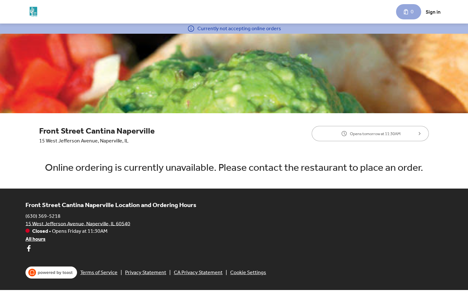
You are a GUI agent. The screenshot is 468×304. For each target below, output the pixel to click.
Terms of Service (98, 272)
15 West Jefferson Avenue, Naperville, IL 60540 (77, 223)
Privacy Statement (145, 272)
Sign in (433, 12)
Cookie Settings (248, 272)
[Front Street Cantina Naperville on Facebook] (28, 249)
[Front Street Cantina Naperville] (33, 12)
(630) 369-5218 (42, 216)
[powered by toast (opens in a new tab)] (51, 272)
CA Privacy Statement (198, 272)
